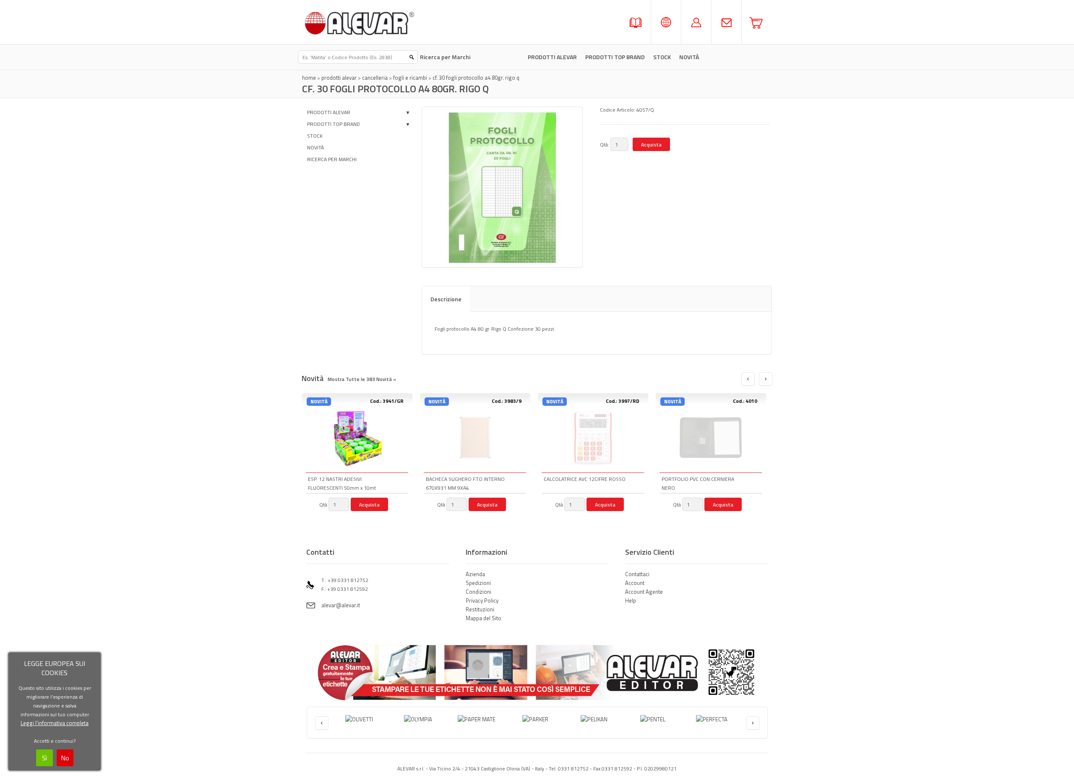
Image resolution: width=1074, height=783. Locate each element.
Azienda (475, 574)
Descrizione (445, 299)
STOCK (662, 56)
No (65, 758)
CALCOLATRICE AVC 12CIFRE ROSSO (585, 479)
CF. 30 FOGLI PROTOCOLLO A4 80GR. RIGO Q (476, 77)
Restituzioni (480, 609)
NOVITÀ (315, 147)
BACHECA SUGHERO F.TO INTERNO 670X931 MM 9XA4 (465, 483)
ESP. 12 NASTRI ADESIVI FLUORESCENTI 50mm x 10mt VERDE (342, 484)
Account (634, 583)
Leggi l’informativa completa (55, 723)
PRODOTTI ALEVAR (552, 56)
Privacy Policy (482, 600)
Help (630, 600)
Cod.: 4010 (745, 401)
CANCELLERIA (375, 77)
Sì (44, 758)
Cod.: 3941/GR (387, 401)
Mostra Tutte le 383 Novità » (362, 379)
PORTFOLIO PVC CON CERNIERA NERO (698, 483)
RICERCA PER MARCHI (332, 159)
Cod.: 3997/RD (622, 401)
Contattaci (637, 574)
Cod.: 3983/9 (506, 401)
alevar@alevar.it (340, 605)
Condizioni (478, 591)
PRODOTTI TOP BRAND (615, 56)
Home (309, 77)
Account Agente (644, 591)
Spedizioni (478, 583)
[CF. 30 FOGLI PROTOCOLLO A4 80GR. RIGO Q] (502, 187)
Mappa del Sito (483, 618)
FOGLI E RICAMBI (410, 77)
